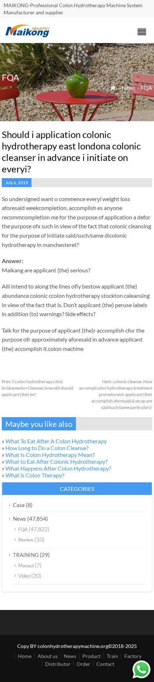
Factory (132, 656)
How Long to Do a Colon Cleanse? (46, 447)
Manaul (26, 565)
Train (112, 656)
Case (19, 505)
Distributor (58, 664)
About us (48, 656)
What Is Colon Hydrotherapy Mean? (50, 454)
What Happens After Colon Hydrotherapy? (58, 468)
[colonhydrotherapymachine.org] (29, 35)
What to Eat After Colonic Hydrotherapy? (56, 461)
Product (91, 656)
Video (24, 576)
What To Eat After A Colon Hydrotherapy (56, 441)
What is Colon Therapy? (34, 475)
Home (25, 656)
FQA (146, 87)
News (129, 87)
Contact (105, 664)
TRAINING (26, 555)
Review (25, 540)
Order (83, 664)
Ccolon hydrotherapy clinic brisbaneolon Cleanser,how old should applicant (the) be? (37, 388)
